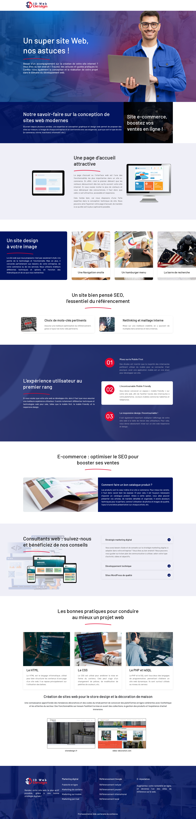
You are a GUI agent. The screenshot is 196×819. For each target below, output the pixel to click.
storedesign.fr (71, 751)
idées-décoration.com (122, 751)
